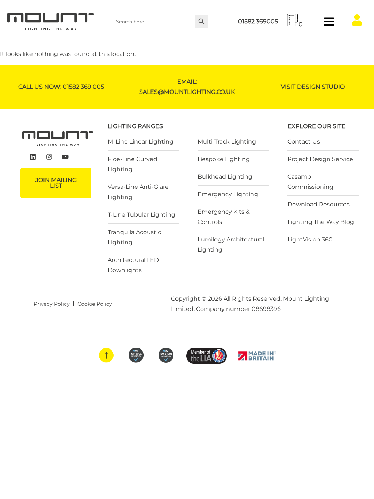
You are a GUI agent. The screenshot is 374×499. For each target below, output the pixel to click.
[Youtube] (66, 157)
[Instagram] (49, 157)
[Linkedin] (33, 157)
